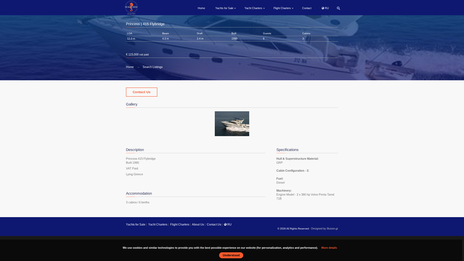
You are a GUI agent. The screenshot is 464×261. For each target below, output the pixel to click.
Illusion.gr (332, 228)
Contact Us (142, 92)
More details (329, 247)
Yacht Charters (253, 8)
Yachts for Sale (224, 8)
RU (326, 8)
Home (201, 8)
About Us (198, 224)
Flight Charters (282, 8)
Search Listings (153, 67)
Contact (306, 8)
